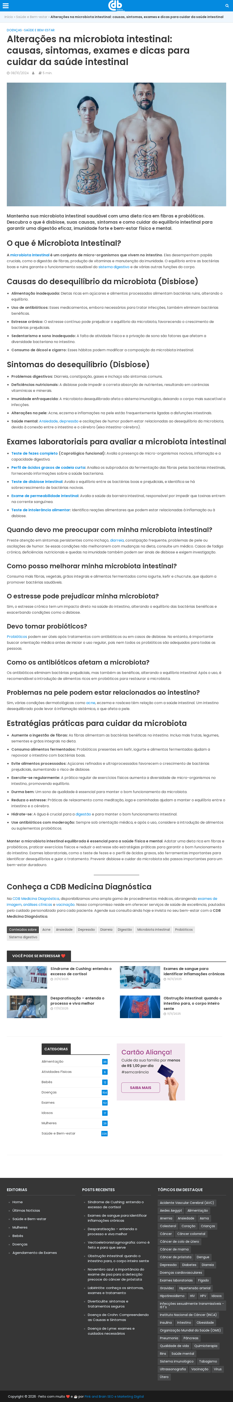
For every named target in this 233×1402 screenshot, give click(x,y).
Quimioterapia (205, 1346)
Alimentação (197, 1210)
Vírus (218, 1369)
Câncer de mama (174, 1249)
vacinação (65, 904)
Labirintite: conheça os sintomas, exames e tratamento (116, 1290)
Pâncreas (191, 1338)
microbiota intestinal (29, 255)
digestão (83, 814)
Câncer (166, 1234)
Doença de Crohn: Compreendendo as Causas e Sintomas (118, 1317)
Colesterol (168, 1226)
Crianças (208, 1226)
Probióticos (17, 636)
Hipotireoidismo (172, 1296)
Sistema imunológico (177, 1361)
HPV (203, 1296)
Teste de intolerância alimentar (40, 510)
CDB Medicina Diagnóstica (36, 898)
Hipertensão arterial (194, 1288)
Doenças (14, 30)
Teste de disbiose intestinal (36, 481)
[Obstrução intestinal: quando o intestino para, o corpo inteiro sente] (140, 1006)
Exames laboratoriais (176, 1280)
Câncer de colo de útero (179, 1241)
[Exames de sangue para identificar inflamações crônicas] (140, 977)
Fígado (203, 1280)
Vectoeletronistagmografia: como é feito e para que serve (119, 1245)
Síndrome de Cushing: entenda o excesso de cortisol (81, 971)
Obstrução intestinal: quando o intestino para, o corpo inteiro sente (193, 1003)
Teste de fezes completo (34, 453)
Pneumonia (169, 1338)
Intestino (184, 1322)
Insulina (166, 1322)
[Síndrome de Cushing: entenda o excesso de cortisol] (27, 977)
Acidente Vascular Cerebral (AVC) (187, 1202)
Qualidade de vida (174, 1346)
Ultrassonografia (173, 1369)
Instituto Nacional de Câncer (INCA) (188, 1315)
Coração (188, 1226)
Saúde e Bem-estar (31, 17)
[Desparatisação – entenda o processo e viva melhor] (27, 1006)
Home (18, 1202)
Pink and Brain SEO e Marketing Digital (114, 1396)
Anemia (166, 1218)
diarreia (117, 540)
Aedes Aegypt (171, 1210)
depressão (69, 421)
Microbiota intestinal (153, 929)
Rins (163, 1353)
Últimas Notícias (26, 1210)
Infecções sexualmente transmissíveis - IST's (192, 1305)
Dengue (203, 1257)
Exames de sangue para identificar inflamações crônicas (194, 971)
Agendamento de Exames (35, 1252)
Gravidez (167, 1288)
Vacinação (199, 1369)
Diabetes (189, 1265)
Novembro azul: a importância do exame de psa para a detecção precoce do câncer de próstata (116, 1274)
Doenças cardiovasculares (181, 1272)
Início (9, 17)
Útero (164, 1377)
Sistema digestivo (23, 937)
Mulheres (20, 1227)
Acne (46, 929)
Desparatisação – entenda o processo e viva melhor (77, 1001)
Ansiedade (48, 421)
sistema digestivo (114, 267)
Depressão (86, 929)
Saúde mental (183, 1353)
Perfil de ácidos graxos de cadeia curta (48, 467)
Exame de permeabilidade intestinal (44, 495)
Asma (204, 1218)
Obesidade (205, 1322)
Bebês (18, 1235)
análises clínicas (37, 904)
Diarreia (106, 929)
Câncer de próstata (175, 1257)
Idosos (217, 1296)
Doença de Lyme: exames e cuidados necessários (111, 1331)
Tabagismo (208, 1361)
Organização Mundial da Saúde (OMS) (190, 1330)
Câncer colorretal (191, 1234)
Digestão (125, 929)
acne (90, 702)
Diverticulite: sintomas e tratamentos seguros (108, 1304)
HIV (192, 1296)
